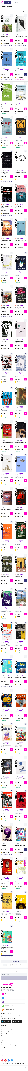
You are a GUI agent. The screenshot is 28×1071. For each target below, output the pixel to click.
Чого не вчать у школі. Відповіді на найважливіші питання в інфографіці (7, 677)
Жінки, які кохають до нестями (21, 442)
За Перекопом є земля (20, 476)
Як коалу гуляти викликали (20, 711)
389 (21, 964)
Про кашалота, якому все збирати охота (21, 677)
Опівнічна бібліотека (19, 274)
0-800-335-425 (6, 987)
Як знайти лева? (18, 913)
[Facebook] (9, 1060)
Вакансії (3, 1035)
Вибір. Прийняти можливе (20, 104)
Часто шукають (5, 1053)
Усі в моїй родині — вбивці (6, 610)
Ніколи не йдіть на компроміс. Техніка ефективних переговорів (7, 812)
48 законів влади (4, 172)
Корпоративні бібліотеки (7, 1031)
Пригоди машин (18, 745)
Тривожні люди (18, 576)
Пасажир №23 (4, 778)
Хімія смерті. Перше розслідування (21, 812)
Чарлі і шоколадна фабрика (7, 442)
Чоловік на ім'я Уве (19, 610)
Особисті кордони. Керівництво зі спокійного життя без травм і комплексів (7, 644)
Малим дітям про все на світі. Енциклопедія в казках (21, 845)
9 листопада (3, 845)
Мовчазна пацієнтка (5, 138)
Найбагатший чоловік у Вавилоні (7, 476)
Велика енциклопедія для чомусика (7, 711)
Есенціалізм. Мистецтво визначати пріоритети (21, 172)
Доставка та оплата (6, 1043)
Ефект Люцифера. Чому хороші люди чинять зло (7, 206)
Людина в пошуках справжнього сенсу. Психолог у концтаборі (21, 70)
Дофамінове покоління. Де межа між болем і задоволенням (7, 509)
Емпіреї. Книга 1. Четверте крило (7, 913)
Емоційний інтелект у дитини (21, 879)
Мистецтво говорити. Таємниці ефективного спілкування (7, 104)
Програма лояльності (6, 1029)
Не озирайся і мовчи (5, 576)
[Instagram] (2, 1060)
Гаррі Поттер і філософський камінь (7, 307)
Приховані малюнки (19, 509)
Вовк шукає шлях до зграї (20, 778)
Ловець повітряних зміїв (20, 409)
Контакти (3, 1037)
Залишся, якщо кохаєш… (20, 543)
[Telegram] (12, 1060)
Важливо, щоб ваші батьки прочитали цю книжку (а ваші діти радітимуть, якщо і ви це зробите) (7, 543)
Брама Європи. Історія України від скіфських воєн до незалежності (21, 375)
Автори (3, 1057)
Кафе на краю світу (19, 206)
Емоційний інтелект (5, 274)
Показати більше (13, 961)
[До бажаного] (11, 15)
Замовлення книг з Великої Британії (10, 1045)
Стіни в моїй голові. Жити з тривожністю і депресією (21, 240)
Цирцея (16, 138)
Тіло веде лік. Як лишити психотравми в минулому (7, 70)
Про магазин (4, 1027)
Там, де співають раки (6, 240)
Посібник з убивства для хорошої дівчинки (7, 375)
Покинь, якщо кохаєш (19, 307)
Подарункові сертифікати (7, 1047)
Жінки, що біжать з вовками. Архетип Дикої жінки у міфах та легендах (7, 36)
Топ (8, 34)
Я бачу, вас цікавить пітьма (21, 36)
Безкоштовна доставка (7, 45)
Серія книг (3, 1055)
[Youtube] (5, 1060)
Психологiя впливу (19, 341)
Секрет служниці (5, 879)
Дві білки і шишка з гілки (6, 409)
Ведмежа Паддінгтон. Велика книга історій (7, 947)
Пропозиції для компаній (7, 1033)
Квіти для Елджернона (6, 745)
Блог (2, 1051)
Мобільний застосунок (7, 1013)
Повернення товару (6, 1049)
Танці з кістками (18, 644)
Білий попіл (3, 341)
